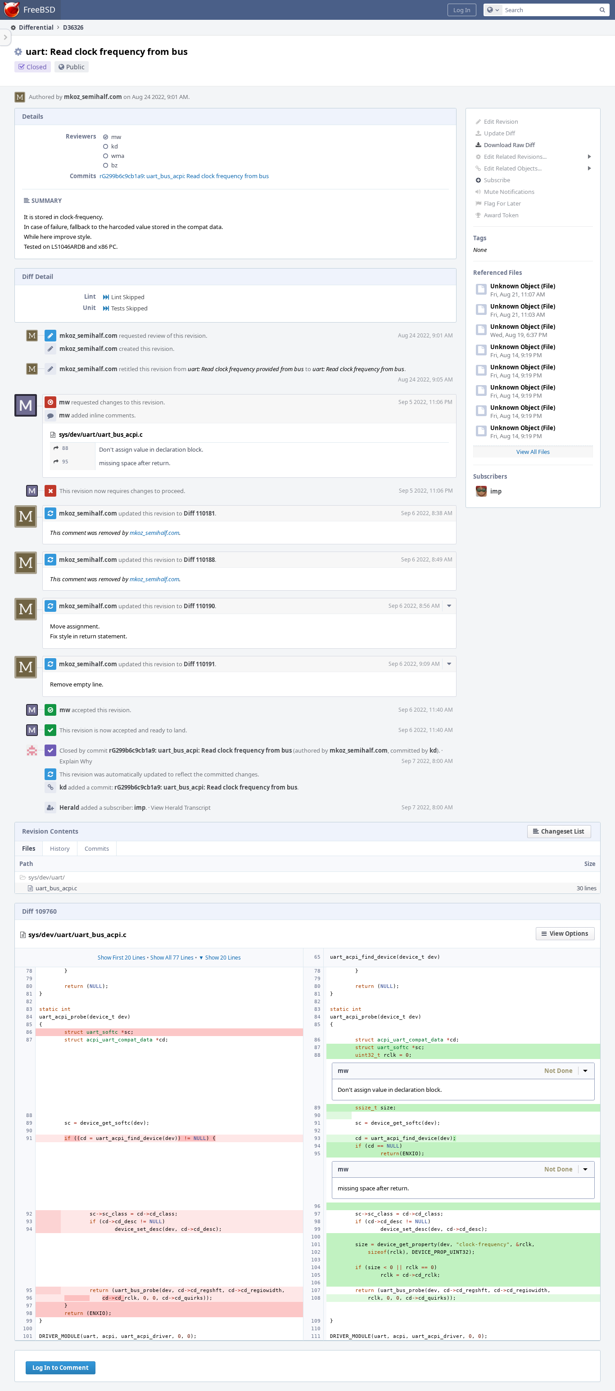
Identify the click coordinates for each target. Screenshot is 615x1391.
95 (65, 462)
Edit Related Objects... (513, 168)
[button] (462, 10)
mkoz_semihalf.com (93, 97)
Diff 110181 (199, 513)
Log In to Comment (60, 1368)
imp (496, 491)
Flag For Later (502, 203)
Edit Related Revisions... (515, 157)
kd (114, 146)
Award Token (501, 215)
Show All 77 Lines (172, 957)
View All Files (533, 452)
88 (65, 448)
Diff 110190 (199, 606)
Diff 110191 (199, 664)
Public (75, 67)
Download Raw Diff (509, 145)
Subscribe (497, 180)
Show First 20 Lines (121, 957)
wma (117, 156)
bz (114, 165)
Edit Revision (501, 121)
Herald (69, 807)
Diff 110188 (199, 560)
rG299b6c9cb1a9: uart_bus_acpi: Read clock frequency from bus (184, 176)
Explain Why (75, 761)
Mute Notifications (509, 192)
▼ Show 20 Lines (220, 957)
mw (116, 137)
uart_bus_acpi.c (56, 888)
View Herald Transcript (181, 807)
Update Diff (499, 133)
